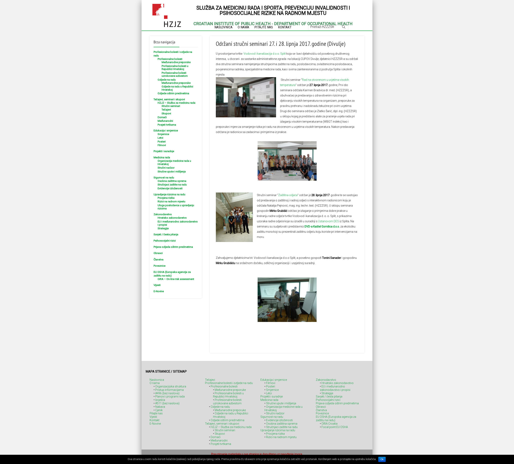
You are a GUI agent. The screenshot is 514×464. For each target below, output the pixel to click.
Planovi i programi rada (170, 396)
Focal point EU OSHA (334, 427)
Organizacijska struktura (170, 386)
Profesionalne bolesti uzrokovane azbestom (175, 74)
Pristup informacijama (169, 389)
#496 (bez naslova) (167, 393)
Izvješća (160, 400)
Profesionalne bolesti (170, 58)
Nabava (160, 406)
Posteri (162, 141)
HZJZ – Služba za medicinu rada (176, 102)
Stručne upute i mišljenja (172, 171)
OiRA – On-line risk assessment (176, 279)
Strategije (163, 228)
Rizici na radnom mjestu (171, 201)
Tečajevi (166, 109)
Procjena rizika (166, 197)
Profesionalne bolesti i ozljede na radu (229, 383)
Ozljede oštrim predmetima (173, 93)
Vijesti (157, 285)
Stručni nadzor (166, 167)
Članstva (158, 259)
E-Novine (159, 291)
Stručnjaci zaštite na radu (172, 184)
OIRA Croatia (329, 423)
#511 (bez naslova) (167, 403)
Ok (381, 459)
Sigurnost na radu (164, 177)
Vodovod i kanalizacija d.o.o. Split (265, 53)
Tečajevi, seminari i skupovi (169, 99)
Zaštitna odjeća (288, 195)
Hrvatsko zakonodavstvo (172, 217)
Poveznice (159, 265)
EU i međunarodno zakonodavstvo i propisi (335, 388)
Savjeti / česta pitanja (166, 234)
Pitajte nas (156, 413)
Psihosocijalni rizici (165, 240)
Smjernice (163, 134)
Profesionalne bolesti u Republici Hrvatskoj (175, 68)
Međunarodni (165, 120)
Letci (160, 137)
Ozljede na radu (167, 79)
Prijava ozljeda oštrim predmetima (173, 246)
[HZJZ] (167, 14)
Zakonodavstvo (163, 214)
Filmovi (162, 145)
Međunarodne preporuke (176, 62)
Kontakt (154, 420)
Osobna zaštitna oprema (172, 180)
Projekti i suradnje (164, 151)
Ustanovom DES (328, 221)
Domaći (162, 117)
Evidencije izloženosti (170, 188)
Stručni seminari (171, 106)
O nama (155, 383)
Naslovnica (157, 379)
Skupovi (166, 113)
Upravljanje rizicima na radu (169, 194)
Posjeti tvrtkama (167, 124)
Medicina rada (162, 157)
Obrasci (158, 253)
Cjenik (159, 410)
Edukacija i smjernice (166, 130)
